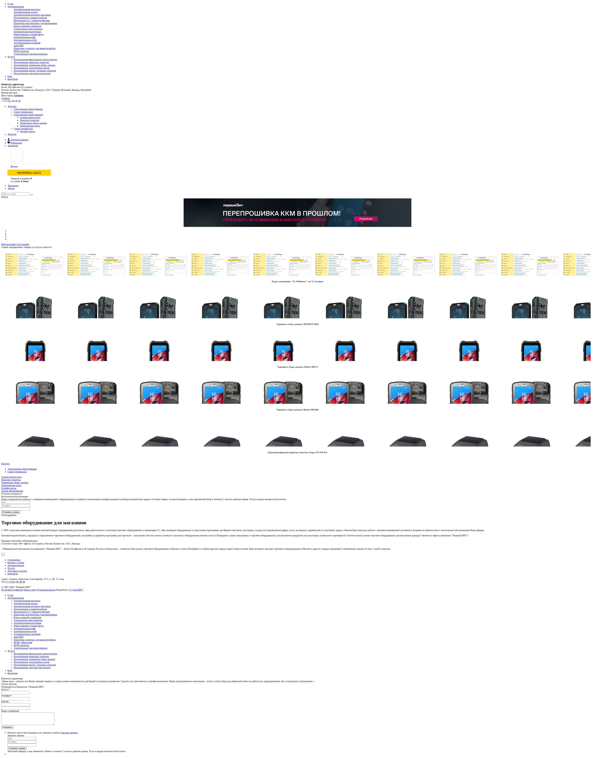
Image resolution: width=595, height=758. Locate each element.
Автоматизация (15, 6)
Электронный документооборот (31, 54)
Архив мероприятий (12, 491)
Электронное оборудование (28, 114)
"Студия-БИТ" (76, 590)
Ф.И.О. (5, 689)
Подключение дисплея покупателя (32, 73)
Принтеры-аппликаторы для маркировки (35, 23)
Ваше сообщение (10, 711)
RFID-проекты (21, 51)
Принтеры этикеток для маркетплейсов (34, 48)
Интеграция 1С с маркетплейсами (32, 20)
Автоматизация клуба (25, 40)
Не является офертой (12, 590)
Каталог (12, 106)
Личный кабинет (20, 139)
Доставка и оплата (17, 571)
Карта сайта (30, 590)
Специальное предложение (28, 29)
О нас (10, 3)
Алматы (5, 98)
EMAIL (5, 701)
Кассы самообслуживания (27, 26)
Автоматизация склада (26, 12)
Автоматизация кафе (25, 37)
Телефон (6, 695)
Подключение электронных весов (31, 68)
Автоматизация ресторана (27, 31)
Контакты (12, 79)
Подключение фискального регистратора (35, 59)
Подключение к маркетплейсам (30, 17)
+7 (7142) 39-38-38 (15, 582)
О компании (13, 560)
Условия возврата (46, 590)
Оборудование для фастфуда (29, 34)
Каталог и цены (15, 562)
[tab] (28, 109)
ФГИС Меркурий (23, 642)
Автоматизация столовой (27, 43)
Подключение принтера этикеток (31, 62)
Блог (9, 76)
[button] (8, 244)
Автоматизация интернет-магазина (32, 15)
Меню (11, 188)
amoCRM (18, 45)
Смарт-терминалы (23, 128)
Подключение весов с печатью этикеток (35, 70)
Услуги (11, 56)
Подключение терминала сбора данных (34, 65)
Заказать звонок (69, 732)
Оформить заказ (29, 172)
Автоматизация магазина (27, 9)
